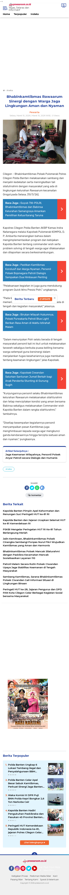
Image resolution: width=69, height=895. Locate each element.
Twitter (30, 872)
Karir (55, 876)
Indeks (35, 14)
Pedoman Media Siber (40, 876)
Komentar (36, 495)
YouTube (36, 872)
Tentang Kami (31, 879)
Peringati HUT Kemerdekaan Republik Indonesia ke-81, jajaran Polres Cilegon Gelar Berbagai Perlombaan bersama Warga (25, 829)
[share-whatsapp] (37, 488)
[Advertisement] (34, 51)
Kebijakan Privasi (20, 876)
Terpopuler (20, 14)
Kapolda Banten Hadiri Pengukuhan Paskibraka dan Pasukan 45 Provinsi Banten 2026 (26, 814)
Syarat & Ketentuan (49, 879)
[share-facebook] (27, 488)
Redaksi (59, 867)
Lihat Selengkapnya (34, 842)
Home (6, 14)
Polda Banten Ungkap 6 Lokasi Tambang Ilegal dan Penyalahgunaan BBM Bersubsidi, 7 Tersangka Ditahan (24, 768)
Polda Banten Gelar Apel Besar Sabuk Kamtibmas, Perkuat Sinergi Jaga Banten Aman (25, 783)
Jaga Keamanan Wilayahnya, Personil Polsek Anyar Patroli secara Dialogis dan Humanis (32, 456)
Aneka (9, 469)
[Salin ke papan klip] (42, 488)
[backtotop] (34, 855)
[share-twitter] (32, 488)
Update (45, 299)
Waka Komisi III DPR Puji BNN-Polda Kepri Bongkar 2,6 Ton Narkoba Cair (26, 798)
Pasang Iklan (16, 879)
